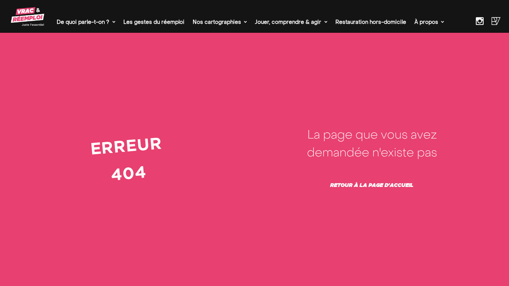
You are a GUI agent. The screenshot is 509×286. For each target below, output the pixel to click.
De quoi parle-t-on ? (83, 22)
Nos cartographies (217, 22)
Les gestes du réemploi (153, 22)
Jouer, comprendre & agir (288, 22)
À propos (426, 22)
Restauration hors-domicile (370, 22)
